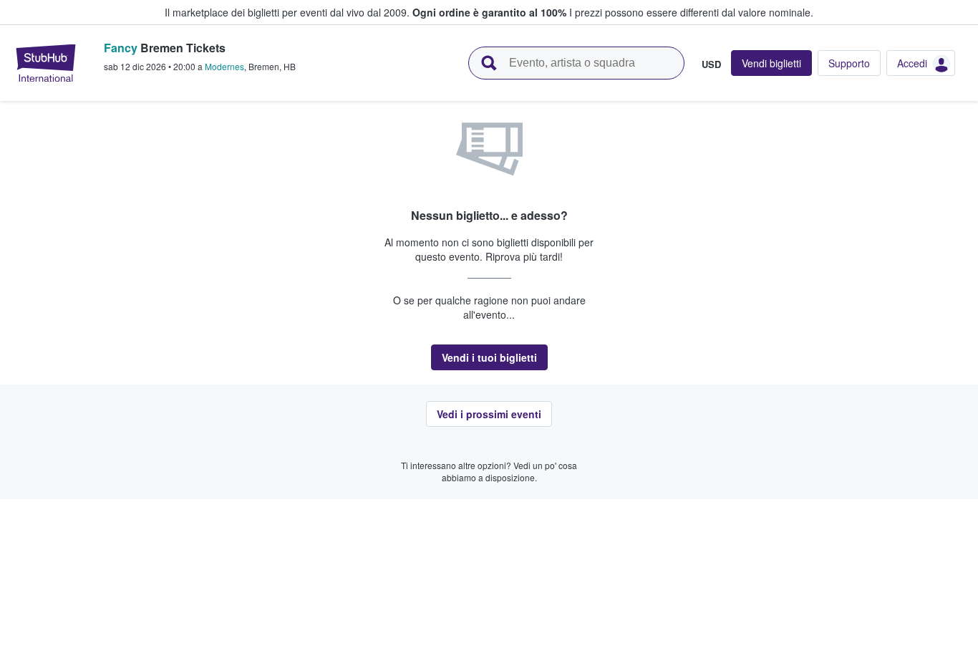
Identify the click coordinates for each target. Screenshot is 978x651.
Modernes (224, 66)
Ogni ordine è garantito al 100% (489, 12)
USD (711, 63)
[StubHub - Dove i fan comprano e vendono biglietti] (45, 63)
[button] (489, 357)
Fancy (120, 47)
